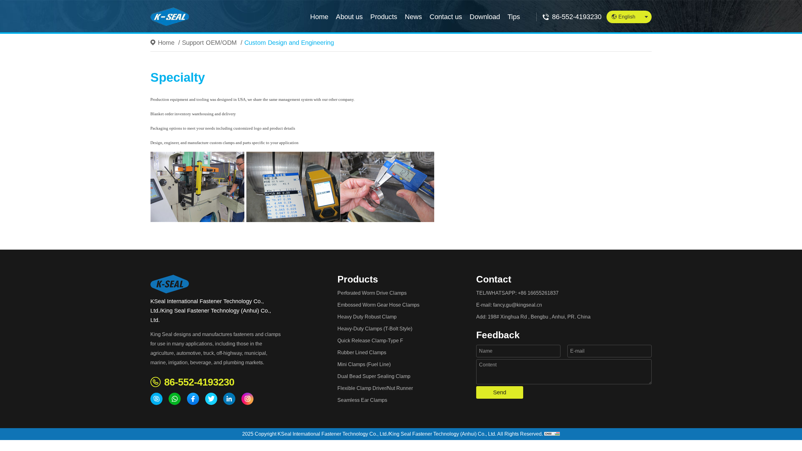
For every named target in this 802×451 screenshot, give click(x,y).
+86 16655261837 (538, 293)
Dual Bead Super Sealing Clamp (373, 376)
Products (383, 17)
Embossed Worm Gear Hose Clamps (378, 305)
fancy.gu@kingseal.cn (517, 305)
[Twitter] (211, 398)
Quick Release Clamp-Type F (370, 340)
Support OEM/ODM (209, 42)
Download (485, 17)
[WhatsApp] (175, 398)
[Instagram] (247, 398)
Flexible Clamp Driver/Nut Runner (375, 388)
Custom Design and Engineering (289, 42)
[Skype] (156, 398)
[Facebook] (193, 398)
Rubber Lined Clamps (361, 352)
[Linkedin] (229, 398)
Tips (514, 17)
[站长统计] (552, 434)
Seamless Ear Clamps (362, 400)
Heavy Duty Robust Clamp (367, 316)
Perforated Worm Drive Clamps (372, 293)
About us (349, 17)
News (413, 17)
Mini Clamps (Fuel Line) (364, 364)
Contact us (446, 17)
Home (319, 17)
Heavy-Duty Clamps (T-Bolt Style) (374, 328)
